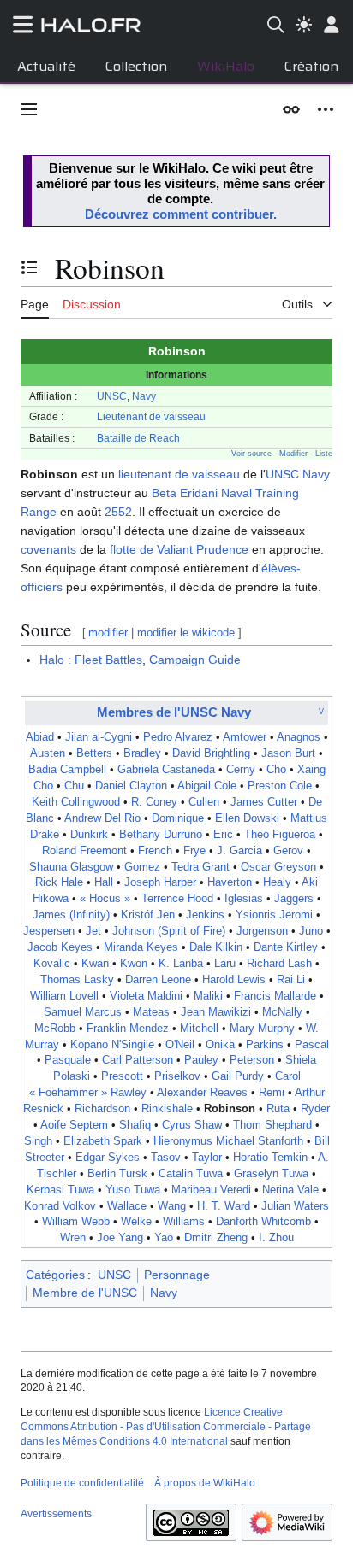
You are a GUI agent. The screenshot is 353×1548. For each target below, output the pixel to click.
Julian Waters (295, 1206)
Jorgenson (262, 931)
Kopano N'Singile (112, 1045)
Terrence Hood (177, 899)
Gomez (142, 867)
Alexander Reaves (202, 1093)
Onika (220, 1045)
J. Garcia (239, 851)
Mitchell (199, 1029)
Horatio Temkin (270, 1158)
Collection (136, 66)
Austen (47, 753)
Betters (94, 753)
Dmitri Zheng (216, 1238)
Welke (136, 1222)
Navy (144, 396)
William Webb (76, 1222)
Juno (311, 931)
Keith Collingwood (76, 802)
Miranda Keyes (141, 947)
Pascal (312, 1045)
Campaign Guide (195, 659)
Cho (276, 770)
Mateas (151, 1012)
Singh (38, 1141)
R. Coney (154, 802)
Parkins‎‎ (265, 1045)
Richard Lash (279, 964)
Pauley (201, 1060)
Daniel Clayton (131, 786)
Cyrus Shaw (192, 1125)
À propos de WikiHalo (204, 1483)
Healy (277, 882)
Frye (194, 851)
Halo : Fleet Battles (90, 659)
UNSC (112, 396)
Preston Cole (280, 786)
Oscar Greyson (278, 867)
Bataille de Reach (138, 437)
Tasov (166, 1158)
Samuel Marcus (83, 1012)
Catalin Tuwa (191, 1174)
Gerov (288, 851)
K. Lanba (181, 964)
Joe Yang (120, 1238)
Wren (73, 1238)
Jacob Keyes (60, 947)
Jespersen (49, 931)
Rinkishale (167, 1109)
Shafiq (135, 1125)
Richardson (102, 1109)
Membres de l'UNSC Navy (174, 712)
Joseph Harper (160, 882)
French (155, 851)
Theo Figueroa (279, 835)
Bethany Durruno (160, 835)
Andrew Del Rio (102, 818)
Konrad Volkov (60, 1206)
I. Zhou (276, 1238)
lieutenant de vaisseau (179, 474)
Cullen (203, 802)
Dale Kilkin (215, 947)
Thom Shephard (272, 1125)
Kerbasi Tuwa (60, 1190)
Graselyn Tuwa (271, 1174)
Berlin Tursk (117, 1174)
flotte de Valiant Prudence (179, 549)
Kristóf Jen (148, 915)
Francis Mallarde (275, 996)
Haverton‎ (229, 882)
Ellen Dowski (247, 818)
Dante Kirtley (286, 947)
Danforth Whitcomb (263, 1222)
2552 (118, 512)
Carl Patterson (137, 1060)
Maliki (208, 996)
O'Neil (179, 1045)
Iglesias (243, 899)
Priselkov (177, 1076)
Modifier (293, 453)
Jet (93, 931)
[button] (29, 109)
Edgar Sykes (107, 1158)
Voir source (251, 453)
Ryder (315, 1109)
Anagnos (298, 737)
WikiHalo (225, 66)
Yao (163, 1238)
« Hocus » (105, 899)
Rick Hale (59, 882)
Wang (172, 1206)
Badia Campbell (67, 770)
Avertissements (56, 1514)
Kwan (95, 964)
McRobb (54, 1029)
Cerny (240, 770)
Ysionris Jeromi (274, 915)
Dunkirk (89, 835)
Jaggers (294, 899)
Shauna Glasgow (71, 867)
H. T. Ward (223, 1206)
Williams (184, 1222)
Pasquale (68, 1060)
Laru (225, 964)
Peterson (252, 1060)
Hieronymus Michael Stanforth (228, 1141)
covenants (48, 549)
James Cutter (263, 802)
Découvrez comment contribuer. (181, 214)
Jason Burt (288, 753)
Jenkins (205, 915)
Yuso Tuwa (132, 1190)
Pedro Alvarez (177, 737)
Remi (271, 1093)
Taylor (207, 1158)
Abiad (40, 737)
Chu (74, 786)
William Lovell (64, 996)
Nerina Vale (290, 1190)
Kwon (133, 964)
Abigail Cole (206, 786)
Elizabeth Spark (102, 1141)
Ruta (278, 1109)
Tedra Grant (200, 867)
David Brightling (211, 753)
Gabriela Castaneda (166, 770)
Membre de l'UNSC (85, 1292)
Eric (223, 835)
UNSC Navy (298, 474)
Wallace (127, 1206)
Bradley (142, 753)
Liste (323, 453)
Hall (103, 882)
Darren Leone (158, 980)
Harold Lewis (234, 980)
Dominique (178, 818)
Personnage (177, 1274)
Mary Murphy (262, 1029)
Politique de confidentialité (82, 1483)
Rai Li (291, 980)
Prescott (122, 1076)
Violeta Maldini (146, 996)
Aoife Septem (74, 1125)
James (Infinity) (71, 915)
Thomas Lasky (77, 980)
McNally (282, 1012)
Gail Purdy (238, 1076)
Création (311, 66)
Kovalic (51, 964)
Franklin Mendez (128, 1029)
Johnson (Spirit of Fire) (168, 931)
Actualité (46, 66)
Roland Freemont (84, 851)
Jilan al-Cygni (98, 737)
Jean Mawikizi (216, 1012)
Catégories (55, 1274)
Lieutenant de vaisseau (151, 416)
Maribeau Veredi (211, 1190)
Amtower (244, 737)
